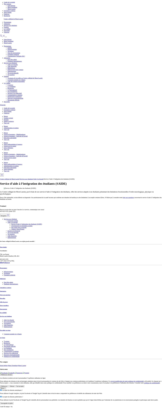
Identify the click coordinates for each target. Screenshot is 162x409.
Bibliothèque (11, 68)
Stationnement (12, 71)
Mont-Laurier (11, 9)
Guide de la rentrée (9, 2)
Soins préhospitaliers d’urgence (13, 144)
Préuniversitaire (12, 49)
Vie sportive (11, 75)
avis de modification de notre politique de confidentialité (127, 381)
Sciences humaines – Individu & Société (16, 136)
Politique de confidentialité (12, 356)
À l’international (8, 345)
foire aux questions (128, 197)
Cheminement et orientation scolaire (21, 226)
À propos (10, 85)
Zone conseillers (4, 305)
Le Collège (7, 29)
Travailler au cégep (5, 330)
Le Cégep (2, 337)
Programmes (7, 22)
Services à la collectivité (15, 93)
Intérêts (10, 48)
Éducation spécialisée (10, 138)
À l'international (12, 90)
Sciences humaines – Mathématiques (14, 134)
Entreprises (3, 291)
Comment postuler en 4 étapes (16, 80)
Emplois (6, 27)
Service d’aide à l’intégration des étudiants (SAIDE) (26, 224)
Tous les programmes (14, 53)
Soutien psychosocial (14, 231)
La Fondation (11, 86)
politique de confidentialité (152, 383)
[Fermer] (2, 175)
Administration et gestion (11, 128)
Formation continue (9, 11)
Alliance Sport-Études (17, 229)
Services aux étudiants (10, 25)
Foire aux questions (5, 295)
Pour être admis (12, 59)
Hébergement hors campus (15, 70)
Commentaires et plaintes (15, 95)
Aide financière (12, 66)
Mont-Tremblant (12, 7)
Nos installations (12, 91)
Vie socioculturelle (13, 73)
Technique (11, 51)
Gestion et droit (8, 118)
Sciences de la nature (10, 146)
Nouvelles (7, 30)
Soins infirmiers (8, 148)
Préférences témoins (6, 374)
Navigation (4, 215)
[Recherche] (2, 36)
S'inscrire (6, 32)
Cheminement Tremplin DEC (16, 56)
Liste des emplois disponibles (16, 81)
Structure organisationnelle (15, 98)
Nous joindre (7, 12)
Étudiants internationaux (15, 61)
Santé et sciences (9, 121)
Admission (7, 24)
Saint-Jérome (11, 5)
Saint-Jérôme (4, 365)
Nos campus (7, 4)
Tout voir (6, 123)
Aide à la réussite (13, 64)
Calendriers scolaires (5, 287)
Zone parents (3, 309)
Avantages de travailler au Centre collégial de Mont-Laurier (25, 78)
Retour (6, 116)
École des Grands (13, 221)
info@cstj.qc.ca (5, 262)
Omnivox (6, 14)
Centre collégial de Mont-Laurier (13, 19)
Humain (6, 120)
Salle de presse (4, 302)
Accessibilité (3, 312)
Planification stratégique (15, 96)
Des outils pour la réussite (18, 227)
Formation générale (13, 54)
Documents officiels (13, 100)
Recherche (7, 16)
